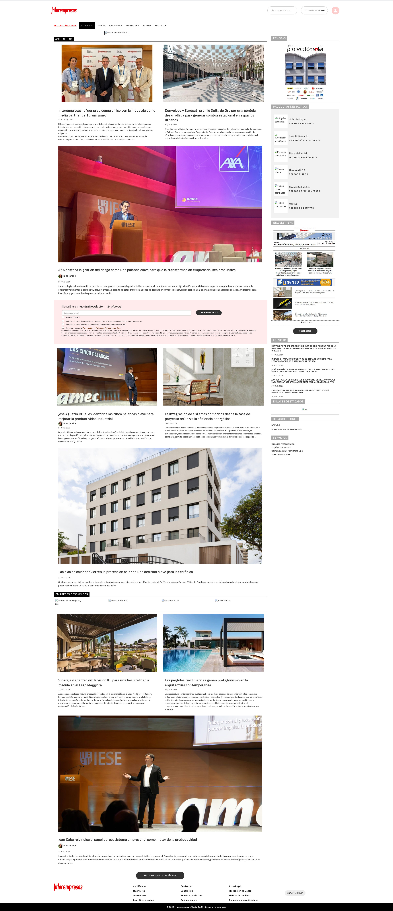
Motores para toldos (303, 157)
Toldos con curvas (301, 208)
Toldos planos (298, 174)
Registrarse (138, 890)
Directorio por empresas (286, 429)
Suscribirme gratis (208, 312)
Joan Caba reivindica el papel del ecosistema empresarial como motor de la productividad (127, 839)
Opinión (101, 25)
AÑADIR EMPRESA (295, 893)
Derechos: (193, 333)
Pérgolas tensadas (301, 123)
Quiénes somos (188, 900)
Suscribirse (305, 331)
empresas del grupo (158, 333)
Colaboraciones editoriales (243, 900)
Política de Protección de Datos (108, 328)
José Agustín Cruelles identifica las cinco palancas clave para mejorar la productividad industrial (303, 370)
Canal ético (187, 890)
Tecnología (132, 25)
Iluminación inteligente (304, 140)
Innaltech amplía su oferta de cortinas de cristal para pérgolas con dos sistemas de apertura (301, 360)
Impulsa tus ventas (281, 447)
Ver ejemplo (113, 306)
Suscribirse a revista (143, 900)
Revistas (160, 25)
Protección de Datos (240, 890)
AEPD (194, 335)
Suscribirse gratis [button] (314, 10)
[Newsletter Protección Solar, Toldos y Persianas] (305, 273)
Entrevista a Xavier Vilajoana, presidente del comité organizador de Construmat (300, 391)
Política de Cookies (239, 895)
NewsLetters (139, 895)
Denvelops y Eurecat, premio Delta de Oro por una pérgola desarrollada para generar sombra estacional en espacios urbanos (210, 115)
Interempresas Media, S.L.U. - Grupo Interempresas (201, 907)
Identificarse (139, 886)
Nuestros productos (191, 895)
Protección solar (65, 25)
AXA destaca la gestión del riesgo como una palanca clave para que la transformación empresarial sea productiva (147, 270)
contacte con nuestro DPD (104, 335)
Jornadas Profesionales (282, 444)
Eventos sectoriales (281, 454)
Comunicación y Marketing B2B (287, 451)
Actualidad (86, 25)
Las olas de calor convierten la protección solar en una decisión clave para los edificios (125, 572)
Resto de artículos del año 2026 (160, 875)
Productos (115, 25)
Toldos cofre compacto (304, 191)
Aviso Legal (87, 328)
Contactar (186, 886)
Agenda (147, 25)
